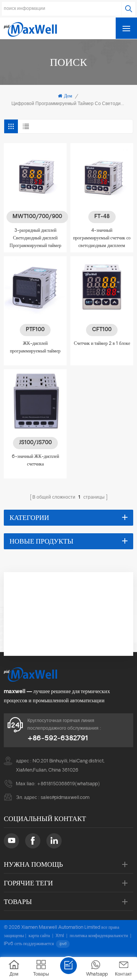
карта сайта (39, 936)
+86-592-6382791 (57, 738)
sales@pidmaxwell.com (65, 798)
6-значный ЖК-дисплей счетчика (35, 460)
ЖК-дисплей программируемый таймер (35, 347)
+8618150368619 (56, 784)
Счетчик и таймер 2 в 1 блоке (102, 343)
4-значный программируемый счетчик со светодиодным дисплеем (102, 238)
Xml (60, 936)
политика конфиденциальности (99, 936)
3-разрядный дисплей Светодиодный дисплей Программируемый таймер (35, 238)
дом (68, 96)
